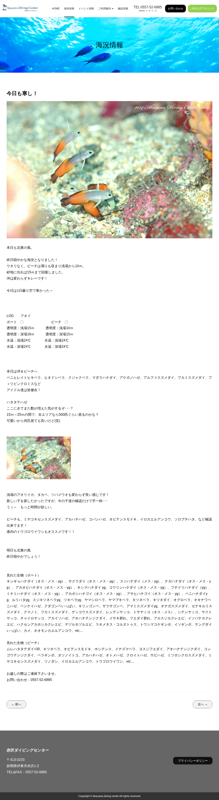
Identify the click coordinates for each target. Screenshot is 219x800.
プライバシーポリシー (193, 760)
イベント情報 (86, 8)
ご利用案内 (104, 8)
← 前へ (16, 704)
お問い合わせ (175, 8)
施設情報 (123, 8)
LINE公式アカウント (202, 8)
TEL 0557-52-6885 (147, 7)
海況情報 (69, 8)
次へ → (203, 704)
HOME (56, 8)
